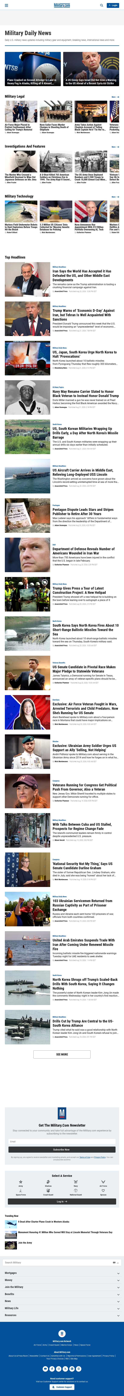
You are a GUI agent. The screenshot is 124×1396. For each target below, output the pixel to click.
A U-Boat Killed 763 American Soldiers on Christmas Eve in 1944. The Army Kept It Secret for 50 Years (55, 177)
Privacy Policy (100, 1157)
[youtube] (45, 1369)
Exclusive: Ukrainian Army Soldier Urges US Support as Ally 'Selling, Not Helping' (84, 748)
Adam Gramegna (13, 133)
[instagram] (58, 1369)
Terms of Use (85, 1157)
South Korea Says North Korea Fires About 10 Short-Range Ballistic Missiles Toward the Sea (86, 629)
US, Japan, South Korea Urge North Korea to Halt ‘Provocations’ (85, 354)
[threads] (78, 1369)
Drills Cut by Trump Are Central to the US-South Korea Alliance (83, 1023)
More (114, 97)
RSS (67, 1359)
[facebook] (52, 1369)
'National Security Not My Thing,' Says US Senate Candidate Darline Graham (83, 866)
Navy (76, 1345)
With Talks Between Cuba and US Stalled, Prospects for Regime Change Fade (82, 826)
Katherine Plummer (84, 232)
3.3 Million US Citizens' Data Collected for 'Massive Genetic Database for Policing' (54, 227)
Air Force (37, 1345)
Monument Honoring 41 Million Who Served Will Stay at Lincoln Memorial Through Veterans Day (65, 1232)
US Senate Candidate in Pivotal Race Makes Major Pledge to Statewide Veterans (84, 669)
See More (62, 1054)
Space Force (85, 1345)
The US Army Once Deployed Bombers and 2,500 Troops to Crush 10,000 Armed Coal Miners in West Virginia (91, 177)
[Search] (102, 5)
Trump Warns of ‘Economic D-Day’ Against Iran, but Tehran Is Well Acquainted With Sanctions (83, 314)
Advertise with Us (58, 1356)
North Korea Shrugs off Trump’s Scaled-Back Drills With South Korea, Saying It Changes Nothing (85, 984)
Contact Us (44, 1356)
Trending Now (11, 1216)
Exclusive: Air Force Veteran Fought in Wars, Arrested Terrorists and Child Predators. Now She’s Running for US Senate (85, 708)
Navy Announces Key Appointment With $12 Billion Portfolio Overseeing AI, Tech (89, 227)
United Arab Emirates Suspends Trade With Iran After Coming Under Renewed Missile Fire (84, 944)
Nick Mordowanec (83, 133)
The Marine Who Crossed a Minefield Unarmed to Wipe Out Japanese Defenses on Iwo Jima (20, 177)
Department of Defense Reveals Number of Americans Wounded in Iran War (84, 551)
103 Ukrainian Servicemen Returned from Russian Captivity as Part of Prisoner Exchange (82, 905)
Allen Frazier (11, 182)
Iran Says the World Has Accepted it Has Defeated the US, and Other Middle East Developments (82, 275)
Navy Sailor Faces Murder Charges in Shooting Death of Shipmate (54, 127)
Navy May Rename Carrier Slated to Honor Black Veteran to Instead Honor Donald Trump (86, 393)
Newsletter (34, 1356)
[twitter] (65, 1369)
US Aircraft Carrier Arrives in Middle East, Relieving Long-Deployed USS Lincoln (83, 472)
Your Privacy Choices (55, 1359)
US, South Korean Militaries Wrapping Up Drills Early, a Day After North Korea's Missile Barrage (85, 433)
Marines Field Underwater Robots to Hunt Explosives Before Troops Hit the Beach (21, 227)
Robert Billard (12, 232)
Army (45, 1345)
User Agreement (94, 1356)
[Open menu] (6, 5)
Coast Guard (54, 1345)
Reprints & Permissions (76, 1356)
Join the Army (25, 1242)
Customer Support (64, 1387)
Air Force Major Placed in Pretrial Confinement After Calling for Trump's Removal (18, 127)
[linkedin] (72, 1369)
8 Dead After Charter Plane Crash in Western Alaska (43, 1221)
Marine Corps (66, 1345)
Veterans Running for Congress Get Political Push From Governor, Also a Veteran (85, 787)
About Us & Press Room (18, 1356)
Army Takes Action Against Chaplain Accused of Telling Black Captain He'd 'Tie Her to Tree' (89, 127)
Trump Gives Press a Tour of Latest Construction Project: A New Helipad (79, 590)
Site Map (74, 1359)
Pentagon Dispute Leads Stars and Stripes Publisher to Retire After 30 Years (83, 512)
